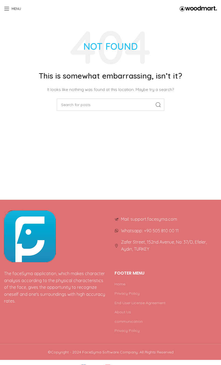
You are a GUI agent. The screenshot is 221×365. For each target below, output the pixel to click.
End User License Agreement (140, 302)
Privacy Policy (127, 293)
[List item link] (166, 219)
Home (120, 284)
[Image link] (30, 236)
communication (129, 321)
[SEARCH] (158, 105)
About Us (123, 312)
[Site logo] (198, 8)
